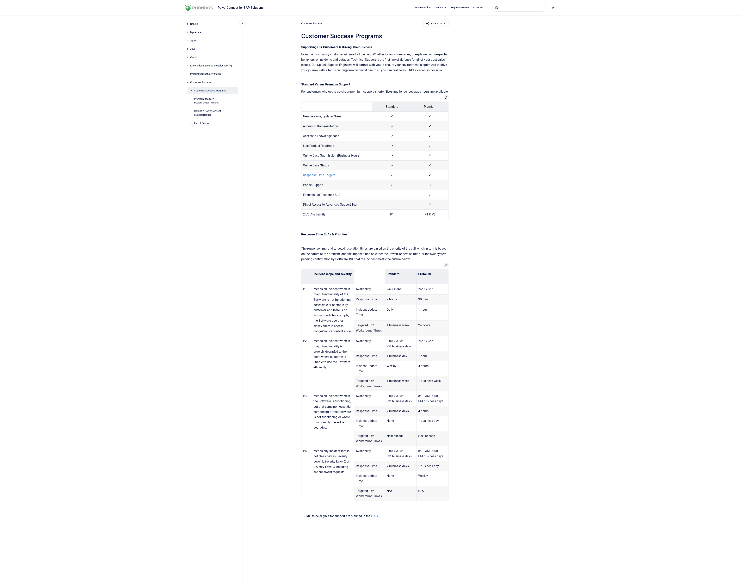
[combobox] (519, 7)
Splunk (194, 23)
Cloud (193, 57)
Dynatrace (195, 32)
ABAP (193, 40)
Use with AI (436, 23)
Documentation (422, 7)
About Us (478, 7)
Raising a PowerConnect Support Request (207, 112)
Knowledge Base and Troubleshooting (211, 65)
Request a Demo (460, 7)
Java (192, 48)
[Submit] (497, 8)
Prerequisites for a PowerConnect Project (206, 100)
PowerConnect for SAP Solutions (240, 7)
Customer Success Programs (210, 90)
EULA (374, 516)
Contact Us (441, 7)
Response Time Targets (319, 175)
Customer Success (200, 82)
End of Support (202, 123)
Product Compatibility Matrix (205, 73)
